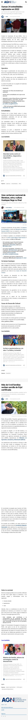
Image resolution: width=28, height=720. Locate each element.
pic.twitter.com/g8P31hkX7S (10, 103)
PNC (20, 183)
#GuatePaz (13, 244)
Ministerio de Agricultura (7, 689)
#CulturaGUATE (11, 252)
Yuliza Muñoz (9, 207)
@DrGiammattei (13, 250)
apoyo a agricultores (10, 687)
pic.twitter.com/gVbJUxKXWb (10, 254)
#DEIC (15, 102)
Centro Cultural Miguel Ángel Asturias (16, 237)
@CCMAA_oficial (7, 246)
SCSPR (2, 710)
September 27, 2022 (21, 258)
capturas (8, 183)
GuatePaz (8, 373)
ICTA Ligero (19, 687)
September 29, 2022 (8, 107)
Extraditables (14, 183)
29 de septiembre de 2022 (15, 16)
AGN (7, 16)
